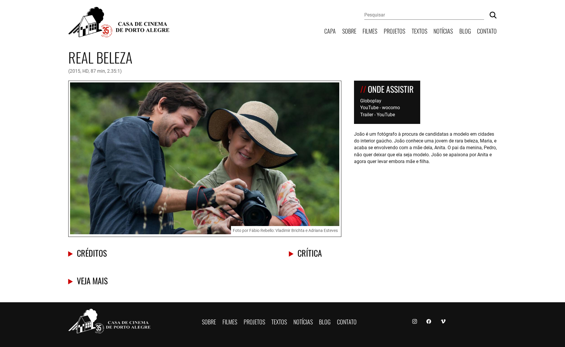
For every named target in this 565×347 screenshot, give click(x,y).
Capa (330, 30)
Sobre (349, 30)
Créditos (92, 253)
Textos (419, 30)
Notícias (443, 30)
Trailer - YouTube (377, 114)
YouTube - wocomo (380, 107)
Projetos (394, 30)
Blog (465, 30)
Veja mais (92, 280)
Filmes (370, 30)
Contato (487, 30)
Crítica (310, 253)
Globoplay (370, 100)
